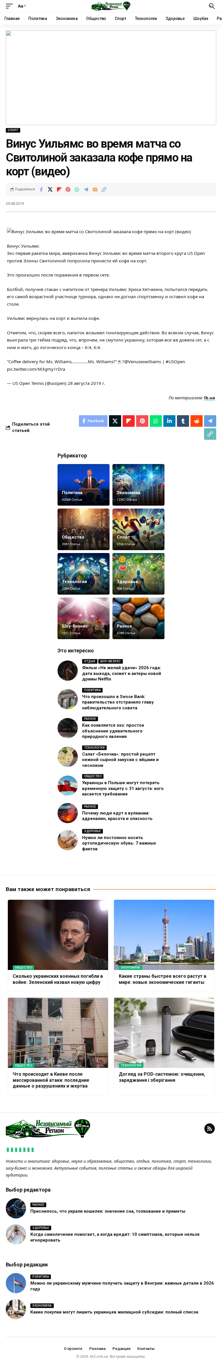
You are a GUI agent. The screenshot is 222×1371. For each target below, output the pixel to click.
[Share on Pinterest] (68, 189)
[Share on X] (50, 189)
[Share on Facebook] (41, 189)
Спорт (13, 130)
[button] (11, 6)
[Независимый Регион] (111, 6)
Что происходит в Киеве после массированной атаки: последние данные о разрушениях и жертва (51, 1080)
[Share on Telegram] (86, 189)
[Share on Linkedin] (169, 421)
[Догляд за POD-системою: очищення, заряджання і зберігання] (164, 1033)
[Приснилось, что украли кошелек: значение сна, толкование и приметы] (16, 1208)
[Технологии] (84, 574)
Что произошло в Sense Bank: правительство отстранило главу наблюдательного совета (118, 702)
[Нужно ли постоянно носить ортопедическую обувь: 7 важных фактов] (68, 840)
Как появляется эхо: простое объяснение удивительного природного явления (113, 731)
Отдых (89, 661)
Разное (124, 626)
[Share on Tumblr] (183, 421)
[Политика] (84, 485)
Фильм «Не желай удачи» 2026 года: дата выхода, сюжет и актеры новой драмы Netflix (121, 673)
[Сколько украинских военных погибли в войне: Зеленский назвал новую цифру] (58, 935)
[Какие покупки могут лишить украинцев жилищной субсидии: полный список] (16, 1309)
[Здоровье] (138, 574)
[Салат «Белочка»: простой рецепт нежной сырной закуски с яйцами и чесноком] (68, 757)
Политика (72, 492)
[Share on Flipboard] (59, 189)
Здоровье (127, 581)
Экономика (128, 492)
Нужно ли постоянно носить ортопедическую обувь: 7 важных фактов (119, 843)
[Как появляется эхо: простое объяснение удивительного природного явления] (68, 728)
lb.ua (209, 397)
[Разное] (138, 618)
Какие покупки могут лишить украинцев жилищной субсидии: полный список (114, 1312)
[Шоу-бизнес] (84, 618)
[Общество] (84, 529)
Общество (73, 537)
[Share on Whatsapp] (77, 189)
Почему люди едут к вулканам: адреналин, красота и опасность (117, 815)
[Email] (95, 189)
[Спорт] (138, 529)
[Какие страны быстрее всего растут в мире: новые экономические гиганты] (164, 935)
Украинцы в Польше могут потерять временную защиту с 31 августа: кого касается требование (123, 788)
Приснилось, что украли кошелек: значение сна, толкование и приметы (107, 1211)
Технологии (74, 581)
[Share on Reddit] (196, 421)
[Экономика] (138, 485)
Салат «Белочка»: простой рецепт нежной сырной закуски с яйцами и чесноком (120, 760)
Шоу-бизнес (75, 626)
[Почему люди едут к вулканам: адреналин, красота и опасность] (68, 813)
